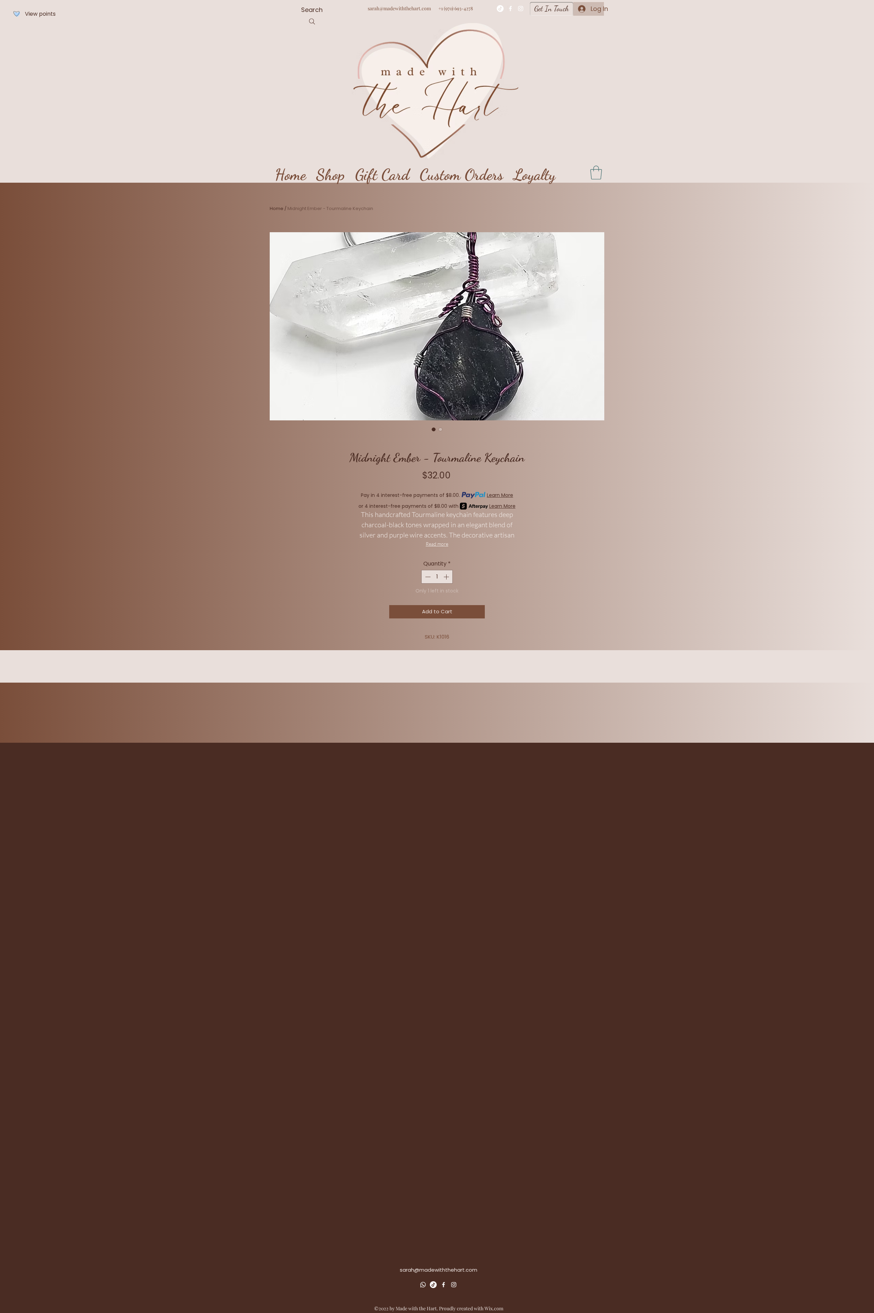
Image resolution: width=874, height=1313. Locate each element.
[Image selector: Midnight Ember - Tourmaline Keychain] (433, 429)
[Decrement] (427, 576)
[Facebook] (510, 8)
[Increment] (447, 576)
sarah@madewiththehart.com (399, 8)
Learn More (500, 495)
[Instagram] (520, 8)
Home (276, 208)
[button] (596, 172)
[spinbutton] (437, 576)
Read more (437, 544)
